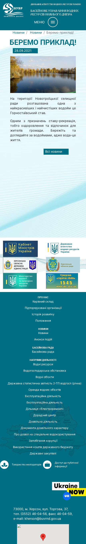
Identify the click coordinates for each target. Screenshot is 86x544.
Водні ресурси (43, 364)
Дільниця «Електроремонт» (45, 408)
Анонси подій (43, 339)
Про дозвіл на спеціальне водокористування (44, 434)
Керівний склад (43, 301)
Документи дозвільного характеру (44, 428)
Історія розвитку (43, 314)
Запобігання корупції (43, 440)
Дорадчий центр (44, 415)
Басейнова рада (43, 351)
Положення (43, 320)
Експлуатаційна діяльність (43, 396)
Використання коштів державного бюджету (43, 447)
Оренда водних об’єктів (44, 389)
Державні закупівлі (43, 453)
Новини (19, 32)
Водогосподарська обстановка (44, 370)
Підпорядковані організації (43, 308)
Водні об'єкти (45, 377)
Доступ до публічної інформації (66, 464)
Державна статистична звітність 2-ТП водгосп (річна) (44, 383)
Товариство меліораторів (26, 464)
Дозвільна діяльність (43, 421)
